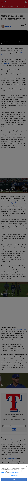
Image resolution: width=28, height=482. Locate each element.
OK (14, 479)
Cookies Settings (14, 475)
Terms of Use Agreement (14, 472)
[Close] (26, 466)
